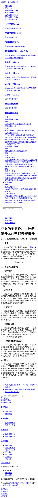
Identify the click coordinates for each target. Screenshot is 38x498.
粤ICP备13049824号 (11, 485)
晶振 (31, 247)
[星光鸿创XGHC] (19, 2)
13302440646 (5, 463)
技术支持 (8, 220)
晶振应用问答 (10, 223)
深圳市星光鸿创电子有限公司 (20, 483)
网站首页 (8, 6)
